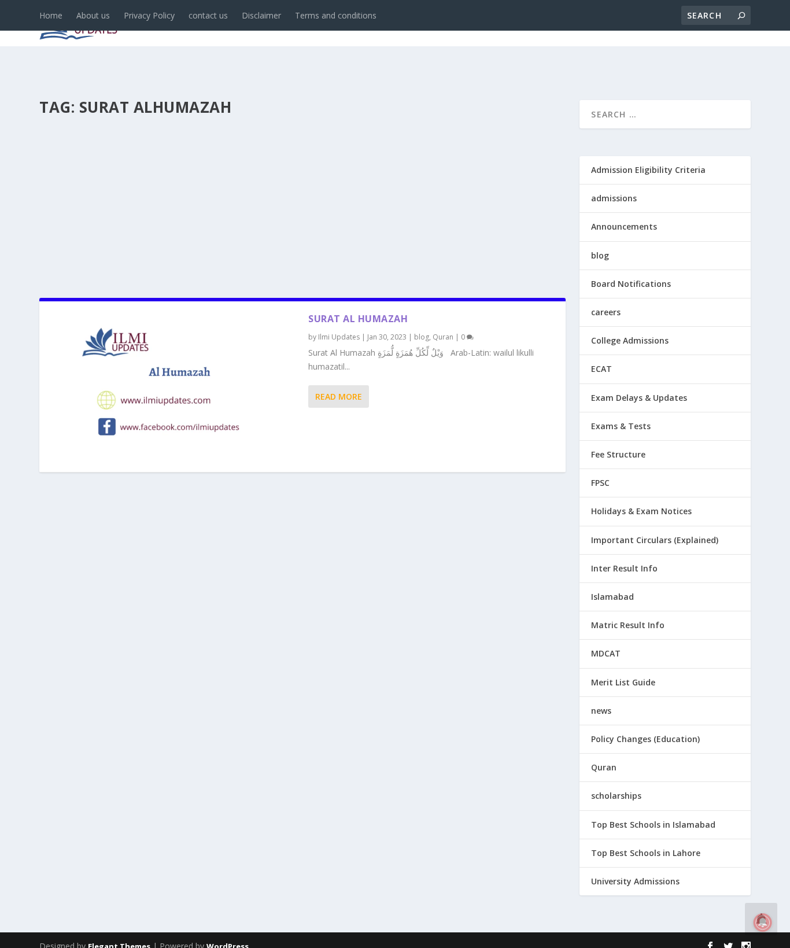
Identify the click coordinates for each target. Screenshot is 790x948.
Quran (443, 337)
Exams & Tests (461, 24)
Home (50, 15)
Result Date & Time (684, 24)
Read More (338, 396)
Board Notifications (631, 283)
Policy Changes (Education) (645, 738)
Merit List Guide (623, 682)
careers (305, 24)
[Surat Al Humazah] (174, 386)
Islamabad (612, 596)
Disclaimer (261, 15)
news (214, 24)
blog (256, 24)
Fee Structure (618, 454)
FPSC (600, 482)
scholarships (616, 795)
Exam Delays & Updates (639, 397)
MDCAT (606, 653)
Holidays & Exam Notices (641, 511)
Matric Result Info (628, 624)
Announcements (567, 24)
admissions (369, 24)
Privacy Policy (149, 15)
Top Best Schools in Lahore (645, 852)
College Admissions (630, 340)
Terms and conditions (335, 15)
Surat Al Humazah (358, 318)
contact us (208, 15)
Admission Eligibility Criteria (648, 169)
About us (93, 15)
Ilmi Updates (339, 337)
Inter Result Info (624, 568)
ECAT (601, 368)
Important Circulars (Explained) (654, 539)
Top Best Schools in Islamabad (653, 824)
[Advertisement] (302, 203)
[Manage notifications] (763, 922)
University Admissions (635, 881)
